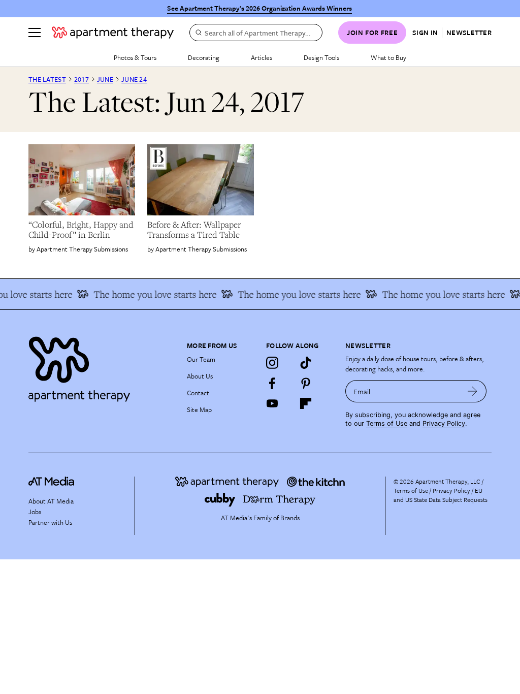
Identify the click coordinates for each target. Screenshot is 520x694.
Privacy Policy (443, 423)
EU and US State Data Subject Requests (441, 495)
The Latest (47, 79)
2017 (81, 79)
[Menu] (34, 32)
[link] (81, 229)
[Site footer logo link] (101, 366)
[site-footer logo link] (51, 483)
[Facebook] (272, 383)
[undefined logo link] (113, 32)
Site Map (199, 409)
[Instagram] (272, 363)
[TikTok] (306, 363)
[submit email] (472, 391)
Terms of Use (386, 423)
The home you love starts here (149, 294)
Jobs (34, 512)
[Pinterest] (306, 383)
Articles (261, 57)
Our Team (201, 359)
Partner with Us (50, 522)
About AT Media (51, 501)
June (105, 79)
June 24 (134, 79)
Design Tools (321, 57)
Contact (198, 393)
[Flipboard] (306, 403)
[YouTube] (272, 403)
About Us (200, 376)
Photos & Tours (135, 57)
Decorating (203, 57)
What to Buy (388, 57)
